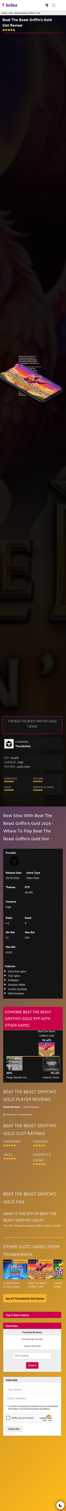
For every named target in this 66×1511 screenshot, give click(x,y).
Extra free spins (17, 971)
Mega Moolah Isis (16, 1077)
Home (4, 13)
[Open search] (60, 5)
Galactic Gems (51, 1077)
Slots (11, 13)
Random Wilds (16, 984)
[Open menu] (54, 5)
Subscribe (14, 1429)
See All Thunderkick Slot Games (25, 1298)
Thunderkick (23, 746)
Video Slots (32, 877)
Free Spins (14, 975)
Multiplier (13, 979)
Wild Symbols (16, 993)
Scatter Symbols (17, 988)
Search (32, 1365)
